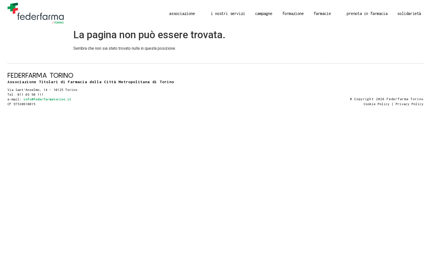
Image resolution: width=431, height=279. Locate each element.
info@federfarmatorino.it (47, 99)
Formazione (293, 13)
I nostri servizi (228, 13)
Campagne (263, 13)
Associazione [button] (182, 13)
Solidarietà (409, 13)
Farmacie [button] (322, 13)
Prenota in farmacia (367, 13)
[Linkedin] (421, 92)
